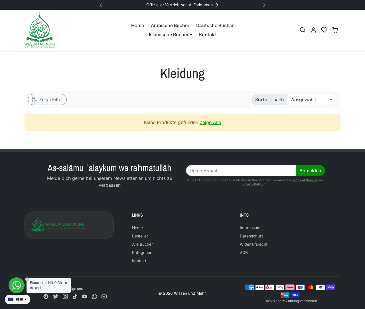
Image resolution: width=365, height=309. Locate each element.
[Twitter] (55, 296)
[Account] (313, 30)
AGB (244, 252)
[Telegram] (46, 296)
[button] (302, 30)
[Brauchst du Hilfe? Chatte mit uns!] (17, 285)
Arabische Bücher (170, 25)
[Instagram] (65, 296)
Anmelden (310, 170)
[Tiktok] (75, 296)
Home (137, 25)
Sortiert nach (269, 99)
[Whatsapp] (94, 296)
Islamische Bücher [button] (168, 34)
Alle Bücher (142, 244)
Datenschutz (251, 235)
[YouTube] (85, 296)
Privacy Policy (252, 184)
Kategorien (142, 252)
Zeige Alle (210, 122)
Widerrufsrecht (253, 244)
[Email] (104, 296)
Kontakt (207, 34)
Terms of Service (304, 180)
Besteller (140, 235)
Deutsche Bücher (215, 25)
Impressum (250, 227)
